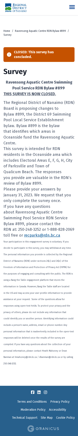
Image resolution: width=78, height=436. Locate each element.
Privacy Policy (60, 402)
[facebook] (33, 392)
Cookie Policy (65, 418)
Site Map (47, 418)
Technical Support (24, 418)
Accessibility (57, 410)
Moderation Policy (33, 410)
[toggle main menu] (72, 7)
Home (6, 30)
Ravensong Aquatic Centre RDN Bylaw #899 (40, 30)
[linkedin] (39, 392)
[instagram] (45, 392)
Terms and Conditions (32, 402)
